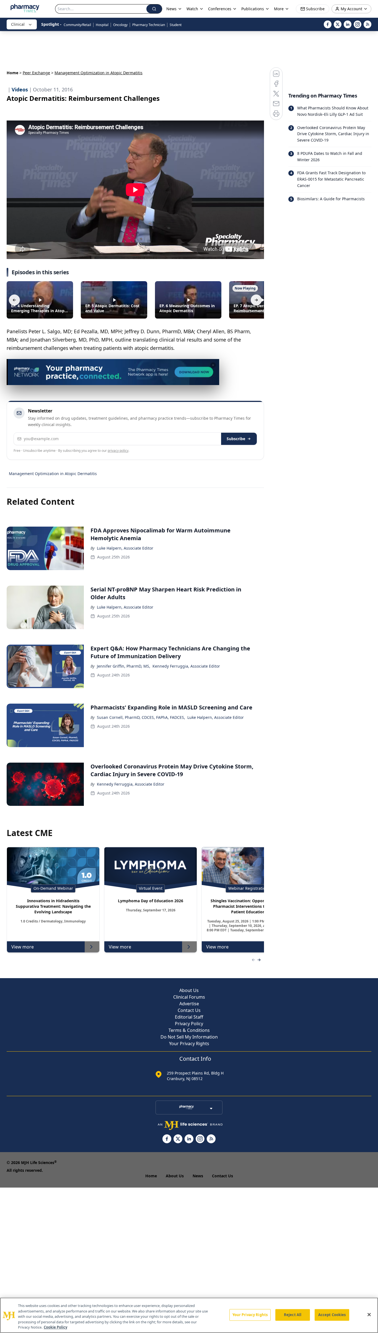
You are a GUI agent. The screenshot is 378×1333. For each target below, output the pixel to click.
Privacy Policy (189, 1024)
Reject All (292, 1314)
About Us (189, 990)
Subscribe (236, 438)
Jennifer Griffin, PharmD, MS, (123, 666)
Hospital (102, 24)
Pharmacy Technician (148, 24)
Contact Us (189, 1010)
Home (12, 72)
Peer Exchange (36, 72)
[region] (189, 1315)
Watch (192, 8)
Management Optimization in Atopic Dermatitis (53, 473)
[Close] (369, 1315)
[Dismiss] (213, 365)
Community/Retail (77, 24)
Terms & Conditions (189, 1030)
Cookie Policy (55, 1327)
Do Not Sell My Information (189, 1037)
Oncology (120, 24)
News (198, 1175)
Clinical (18, 24)
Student (176, 24)
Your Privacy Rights (189, 1043)
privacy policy (118, 450)
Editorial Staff (189, 1017)
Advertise (189, 1004)
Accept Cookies (332, 1314)
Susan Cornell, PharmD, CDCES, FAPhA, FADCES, (141, 717)
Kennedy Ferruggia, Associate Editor (186, 666)
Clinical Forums (189, 997)
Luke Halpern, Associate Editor (125, 548)
